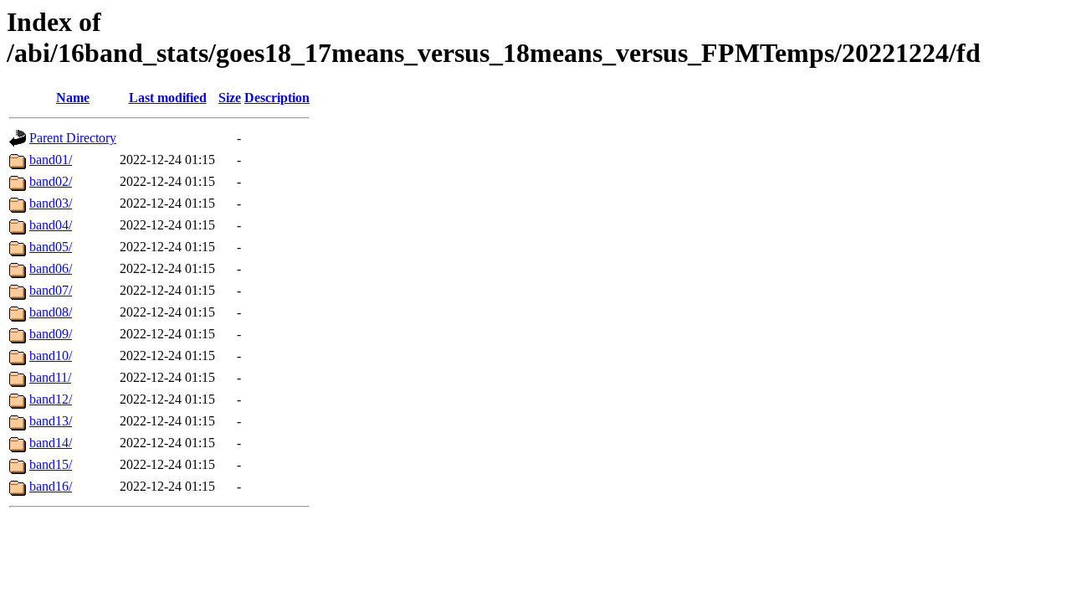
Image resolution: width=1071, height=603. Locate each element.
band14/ (50, 443)
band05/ (50, 247)
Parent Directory (72, 138)
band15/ (50, 464)
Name (73, 97)
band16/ (50, 486)
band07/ (50, 290)
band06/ (50, 268)
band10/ (50, 355)
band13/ (50, 421)
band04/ (50, 225)
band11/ (50, 377)
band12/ (50, 399)
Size (229, 97)
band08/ (50, 312)
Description (277, 97)
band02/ (50, 181)
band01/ (50, 159)
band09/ (50, 334)
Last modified (168, 97)
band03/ (50, 203)
